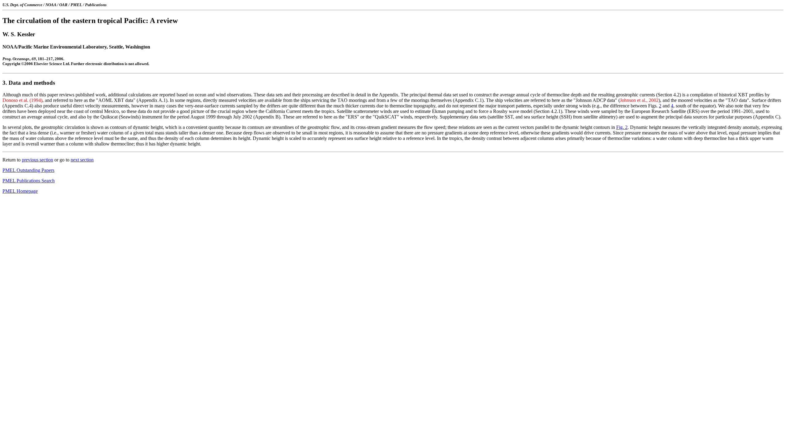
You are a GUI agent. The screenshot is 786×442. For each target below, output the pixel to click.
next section (82, 159)
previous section (37, 159)
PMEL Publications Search (28, 180)
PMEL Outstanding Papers (28, 170)
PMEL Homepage (20, 191)
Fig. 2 (622, 127)
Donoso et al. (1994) (22, 100)
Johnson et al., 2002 (639, 100)
